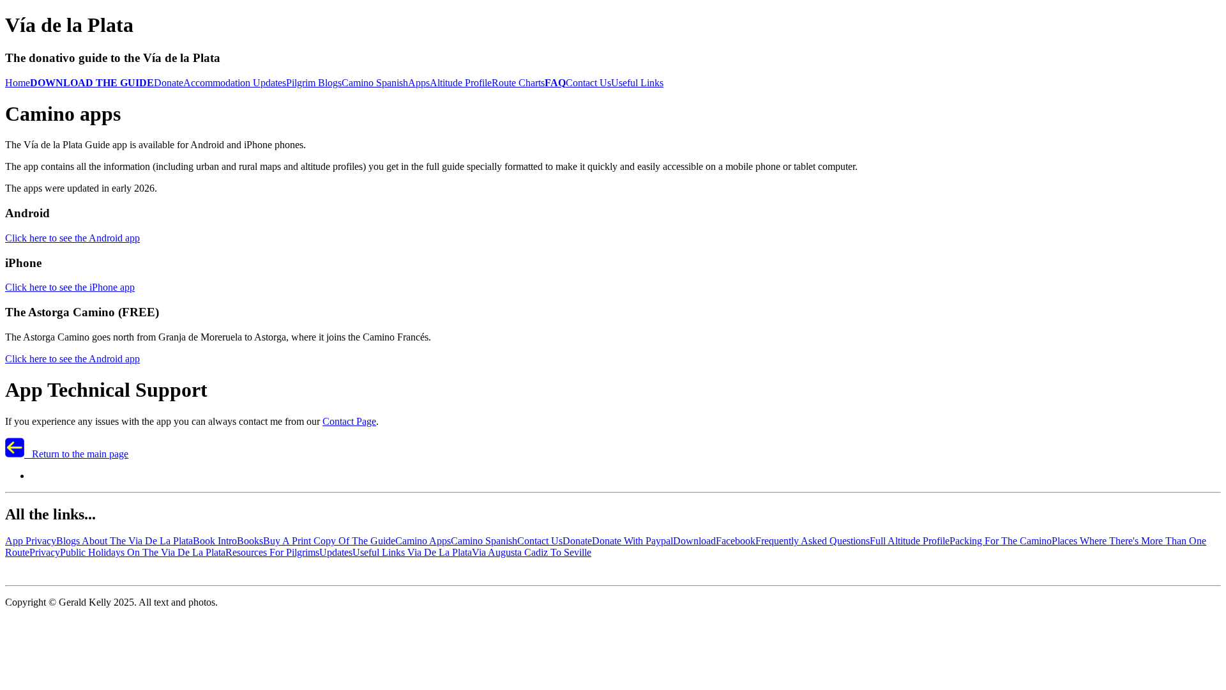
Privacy (44, 552)
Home (17, 82)
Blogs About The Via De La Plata (124, 540)
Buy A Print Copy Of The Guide (329, 540)
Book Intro (215, 540)
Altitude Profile (461, 82)
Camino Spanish (375, 82)
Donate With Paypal (632, 540)
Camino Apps (423, 540)
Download (694, 540)
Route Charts (518, 82)
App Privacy (30, 540)
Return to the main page (76, 453)
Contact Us (588, 82)
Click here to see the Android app (72, 238)
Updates (335, 552)
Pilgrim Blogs (314, 82)
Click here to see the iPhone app (70, 287)
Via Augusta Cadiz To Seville (531, 552)
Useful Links (637, 82)
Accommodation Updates (234, 82)
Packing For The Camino (1001, 540)
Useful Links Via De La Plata (412, 552)
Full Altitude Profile (910, 540)
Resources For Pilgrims (272, 552)
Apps (419, 82)
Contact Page (349, 421)
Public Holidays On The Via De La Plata (142, 552)
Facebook (735, 540)
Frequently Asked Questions (812, 540)
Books (250, 540)
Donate (168, 82)
